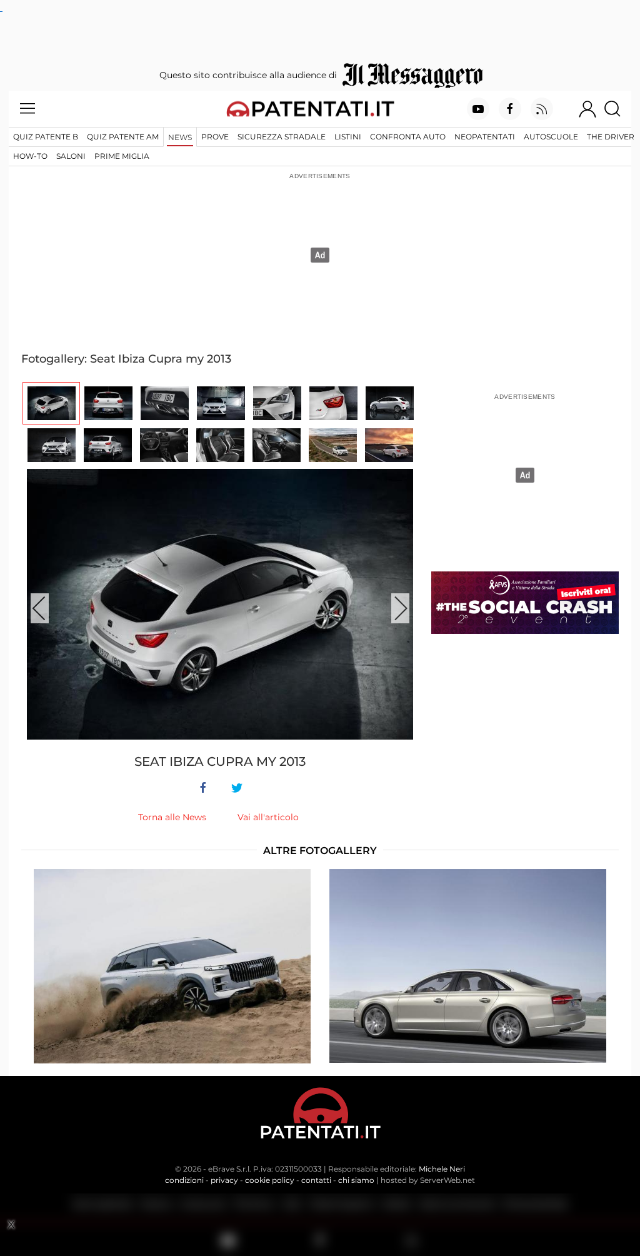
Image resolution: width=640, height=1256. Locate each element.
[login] (587, 108)
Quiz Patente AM (123, 136)
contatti (316, 1180)
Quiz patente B (45, 136)
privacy (224, 1180)
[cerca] (617, 108)
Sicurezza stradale (282, 136)
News (180, 137)
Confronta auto (408, 136)
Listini (347, 136)
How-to (30, 156)
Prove (215, 136)
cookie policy (269, 1180)
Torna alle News (172, 817)
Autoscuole (551, 136)
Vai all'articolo (268, 817)
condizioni (184, 1180)
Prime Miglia (121, 156)
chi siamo (356, 1180)
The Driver (610, 136)
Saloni (71, 156)
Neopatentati (484, 136)
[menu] (27, 108)
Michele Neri (442, 1168)
